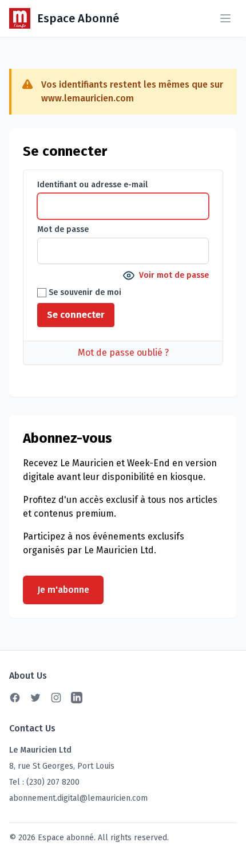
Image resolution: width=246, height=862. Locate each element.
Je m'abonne (63, 589)
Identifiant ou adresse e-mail (92, 185)
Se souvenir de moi (83, 292)
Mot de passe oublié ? (123, 352)
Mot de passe (63, 229)
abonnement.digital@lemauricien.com (78, 798)
